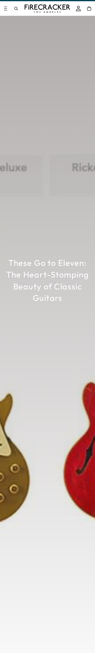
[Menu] (5, 8)
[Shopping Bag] (89, 8)
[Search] (16, 8)
